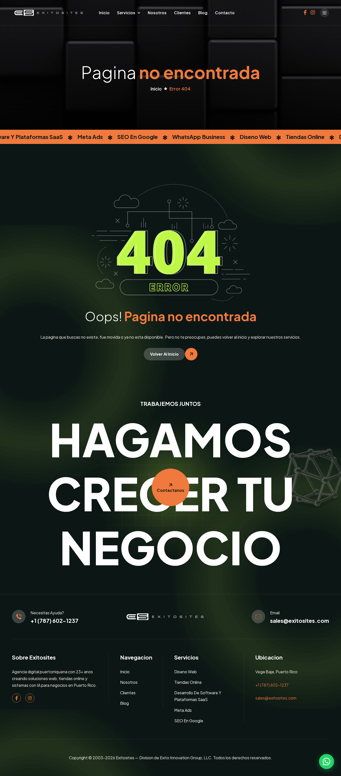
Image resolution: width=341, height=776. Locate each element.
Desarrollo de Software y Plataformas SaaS (197, 696)
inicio (156, 88)
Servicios (126, 12)
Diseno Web (185, 671)
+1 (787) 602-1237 (54, 620)
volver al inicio (164, 354)
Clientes (182, 12)
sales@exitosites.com (299, 620)
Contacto (225, 12)
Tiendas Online (188, 682)
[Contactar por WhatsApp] (326, 761)
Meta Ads (183, 710)
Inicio (104, 12)
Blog (202, 12)
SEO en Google (188, 720)
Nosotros (157, 12)
